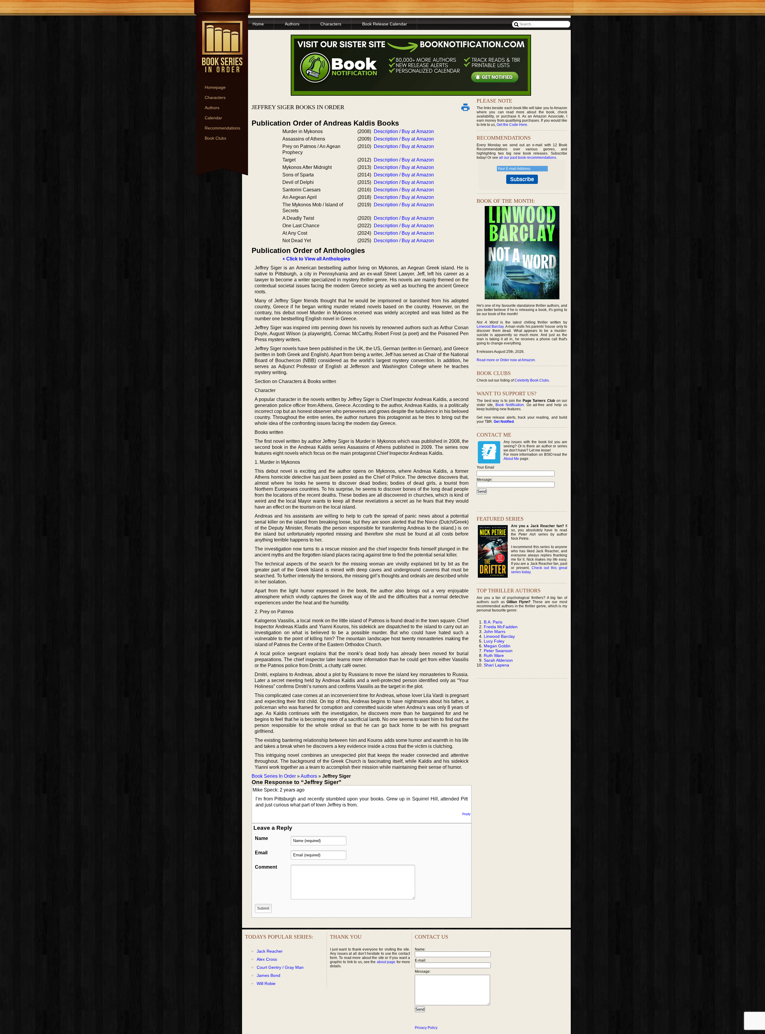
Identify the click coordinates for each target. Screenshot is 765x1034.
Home (258, 24)
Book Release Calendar (384, 24)
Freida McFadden (501, 626)
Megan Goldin (497, 645)
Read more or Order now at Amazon (506, 360)
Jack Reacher (270, 951)
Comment (266, 867)
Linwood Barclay (490, 326)
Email (261, 852)
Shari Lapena (496, 665)
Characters (215, 97)
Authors (212, 107)
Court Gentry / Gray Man (280, 967)
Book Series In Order (274, 776)
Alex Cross (267, 959)
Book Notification (509, 405)
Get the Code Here (512, 125)
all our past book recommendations (527, 157)
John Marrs (494, 631)
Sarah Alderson (498, 660)
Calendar (213, 117)
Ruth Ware (494, 655)
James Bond (268, 975)
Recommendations (222, 128)
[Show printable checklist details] (465, 107)
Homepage (215, 87)
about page (386, 962)
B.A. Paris (493, 622)
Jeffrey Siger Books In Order (298, 107)
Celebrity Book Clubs (532, 380)
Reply (466, 814)
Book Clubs (215, 138)
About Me (511, 459)
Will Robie (266, 983)
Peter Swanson (498, 650)
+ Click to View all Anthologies (316, 258)
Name (261, 838)
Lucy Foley (494, 641)
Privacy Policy (426, 1028)
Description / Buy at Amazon (404, 131)
